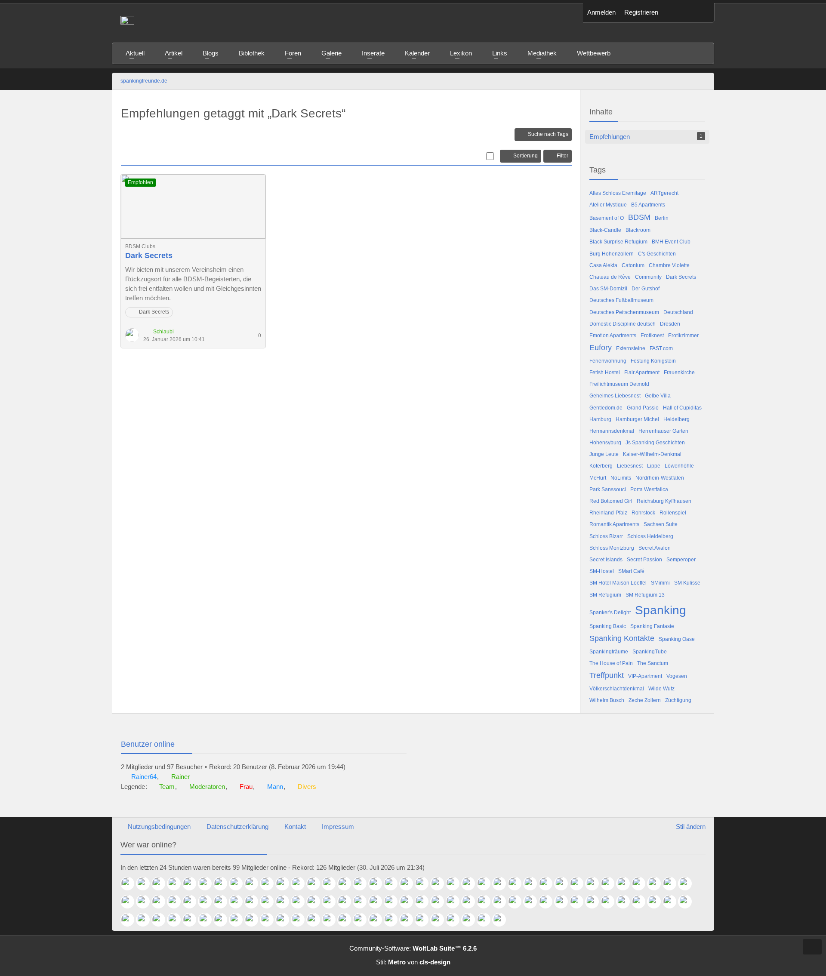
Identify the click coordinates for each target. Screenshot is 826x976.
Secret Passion (644, 560)
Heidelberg (676, 419)
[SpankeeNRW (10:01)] (316, 920)
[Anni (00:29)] (363, 883)
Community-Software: (413, 948)
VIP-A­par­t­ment (645, 676)
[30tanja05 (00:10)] (394, 883)
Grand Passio (643, 408)
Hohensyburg (605, 443)
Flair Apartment (642, 372)
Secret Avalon (654, 548)
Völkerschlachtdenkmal (616, 689)
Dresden (670, 324)
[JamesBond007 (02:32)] (254, 883)
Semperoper (681, 560)
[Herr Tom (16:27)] (549, 901)
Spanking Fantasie (652, 626)
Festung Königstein (653, 361)
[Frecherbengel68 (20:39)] (192, 901)
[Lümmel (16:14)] (564, 901)
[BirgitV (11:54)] (208, 920)
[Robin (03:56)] (192, 883)
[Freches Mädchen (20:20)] (254, 901)
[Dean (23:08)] (471, 883)
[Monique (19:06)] (347, 901)
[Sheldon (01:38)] (285, 883)
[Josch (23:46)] (409, 883)
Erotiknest (652, 336)
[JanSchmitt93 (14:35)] (673, 901)
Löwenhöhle (679, 466)
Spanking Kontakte (621, 638)
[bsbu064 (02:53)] (223, 883)
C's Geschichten (657, 254)
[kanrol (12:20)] (177, 920)
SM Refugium (605, 595)
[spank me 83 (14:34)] (688, 901)
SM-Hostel (601, 571)
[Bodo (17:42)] (456, 901)
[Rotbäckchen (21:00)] (130, 901)
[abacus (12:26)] (161, 920)
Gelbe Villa (658, 396)
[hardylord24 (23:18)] (456, 883)
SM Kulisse (687, 583)
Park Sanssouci (607, 489)
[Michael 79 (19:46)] (285, 901)
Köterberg (601, 466)
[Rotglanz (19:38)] (316, 901)
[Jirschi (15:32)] (626, 901)
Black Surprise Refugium (618, 242)
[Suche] (701, 12)
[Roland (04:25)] (161, 883)
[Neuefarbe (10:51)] (285, 920)
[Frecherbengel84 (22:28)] (564, 883)
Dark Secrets (149, 255)
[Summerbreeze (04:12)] (177, 883)
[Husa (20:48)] (161, 901)
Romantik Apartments (614, 524)
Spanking (660, 610)
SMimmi (660, 583)
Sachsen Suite (661, 524)
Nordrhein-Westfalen (659, 478)
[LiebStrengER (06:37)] (471, 920)
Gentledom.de (606, 408)
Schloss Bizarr (606, 536)
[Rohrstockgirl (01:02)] (316, 883)
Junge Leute (604, 454)
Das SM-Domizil (608, 289)
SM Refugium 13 (645, 595)
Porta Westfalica (649, 489)
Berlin (662, 218)
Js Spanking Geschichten (655, 443)
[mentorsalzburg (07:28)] (456, 920)
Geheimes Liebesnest (615, 396)
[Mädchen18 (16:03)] (595, 901)
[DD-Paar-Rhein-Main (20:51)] (146, 901)
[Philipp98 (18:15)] (409, 901)
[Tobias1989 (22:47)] (518, 883)
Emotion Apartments (612, 336)
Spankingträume (608, 652)
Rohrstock (643, 513)
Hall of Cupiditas (682, 408)
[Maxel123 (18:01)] (440, 901)
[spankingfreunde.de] (347, 23)
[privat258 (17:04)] (518, 901)
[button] (675, 12)
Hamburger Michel (637, 419)
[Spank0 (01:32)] (301, 883)
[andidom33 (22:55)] (502, 883)
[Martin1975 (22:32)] (533, 883)
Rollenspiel (673, 513)
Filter (562, 156)
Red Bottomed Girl (610, 501)
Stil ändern (691, 826)
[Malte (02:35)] (239, 883)
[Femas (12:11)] (192, 920)
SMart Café (631, 571)
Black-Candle (605, 230)
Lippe (653, 466)
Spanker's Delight (610, 613)
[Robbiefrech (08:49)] (409, 920)
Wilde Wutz (661, 689)
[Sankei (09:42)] (347, 920)
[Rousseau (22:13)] (595, 883)
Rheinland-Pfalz (608, 513)
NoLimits (620, 478)
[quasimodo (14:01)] (130, 920)
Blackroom (638, 230)
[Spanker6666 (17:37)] (471, 901)
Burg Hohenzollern (611, 254)
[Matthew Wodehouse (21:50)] (626, 883)
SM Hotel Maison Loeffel (618, 583)
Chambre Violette (669, 265)
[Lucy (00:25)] (378, 883)
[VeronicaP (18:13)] (425, 901)
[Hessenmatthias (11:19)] (254, 920)
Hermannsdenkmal (611, 431)
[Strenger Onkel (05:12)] (502, 920)
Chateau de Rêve (610, 277)
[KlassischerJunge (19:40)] (301, 901)
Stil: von (413, 962)
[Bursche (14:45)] (657, 901)
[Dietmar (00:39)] (347, 883)
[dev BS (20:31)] (223, 901)
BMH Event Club (671, 242)
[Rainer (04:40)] (146, 883)
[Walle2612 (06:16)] (487, 920)
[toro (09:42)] (363, 920)
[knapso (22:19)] (580, 883)
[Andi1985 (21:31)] (657, 883)
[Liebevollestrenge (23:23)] (440, 883)
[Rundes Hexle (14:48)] (642, 901)
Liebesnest (630, 466)
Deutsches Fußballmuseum (621, 300)
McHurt (597, 478)
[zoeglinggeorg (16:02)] (611, 901)
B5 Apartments (648, 205)
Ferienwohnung (607, 361)
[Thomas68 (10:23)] (301, 920)
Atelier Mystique (608, 205)
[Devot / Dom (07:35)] (440, 920)
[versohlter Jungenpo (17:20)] (487, 901)
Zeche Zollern (645, 700)
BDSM (639, 217)
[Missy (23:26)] (425, 883)
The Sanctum (652, 663)
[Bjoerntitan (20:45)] (177, 901)
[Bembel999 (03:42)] (208, 883)
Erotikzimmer (683, 336)
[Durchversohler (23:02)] (487, 883)
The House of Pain (611, 663)
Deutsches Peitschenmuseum (624, 312)
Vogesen (676, 676)
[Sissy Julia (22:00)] (611, 883)
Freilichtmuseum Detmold (619, 384)
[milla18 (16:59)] (533, 901)
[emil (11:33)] (239, 920)
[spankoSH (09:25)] (394, 920)
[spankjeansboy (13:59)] (146, 920)
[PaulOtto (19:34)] (332, 901)
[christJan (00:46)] (332, 883)
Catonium (633, 265)
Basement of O (606, 218)
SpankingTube (649, 652)
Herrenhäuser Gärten (663, 431)
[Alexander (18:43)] (363, 901)
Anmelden (601, 12)
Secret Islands (606, 560)
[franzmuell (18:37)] (378, 901)
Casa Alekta (603, 265)
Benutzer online (148, 744)
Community (648, 277)
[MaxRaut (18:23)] (394, 901)
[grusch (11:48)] (223, 920)
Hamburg (600, 419)
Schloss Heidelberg (650, 536)
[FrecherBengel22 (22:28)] (549, 883)
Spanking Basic (607, 626)
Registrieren (641, 12)
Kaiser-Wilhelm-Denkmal (652, 454)
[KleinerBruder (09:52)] (332, 920)
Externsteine (630, 348)
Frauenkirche (679, 372)
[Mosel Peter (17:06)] (502, 901)
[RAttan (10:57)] (270, 920)
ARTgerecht (664, 193)
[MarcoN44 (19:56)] (270, 901)
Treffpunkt (606, 675)
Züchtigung (678, 700)
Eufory (600, 347)
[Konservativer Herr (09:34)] (378, 920)
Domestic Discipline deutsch (622, 324)
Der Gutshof (646, 289)
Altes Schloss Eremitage (617, 193)
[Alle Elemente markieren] (490, 156)
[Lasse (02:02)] (270, 883)
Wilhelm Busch (606, 700)
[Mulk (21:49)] (642, 883)
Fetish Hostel (604, 372)
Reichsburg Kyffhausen (664, 501)
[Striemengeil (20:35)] (208, 901)
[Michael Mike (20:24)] (239, 901)
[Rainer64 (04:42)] (130, 883)
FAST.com (661, 348)
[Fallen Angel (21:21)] (673, 883)
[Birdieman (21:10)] (688, 883)
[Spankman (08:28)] (425, 920)
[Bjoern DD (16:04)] (580, 901)
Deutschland (678, 312)
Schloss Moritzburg (611, 548)
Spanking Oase (677, 639)
